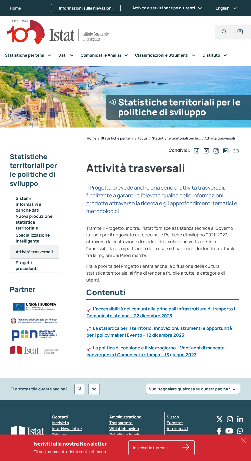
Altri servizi (177, 428)
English (222, 8)
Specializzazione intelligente (33, 238)
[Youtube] (229, 432)
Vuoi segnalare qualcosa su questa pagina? (190, 389)
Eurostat (175, 422)
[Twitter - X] (219, 420)
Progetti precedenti (27, 265)
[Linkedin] (240, 420)
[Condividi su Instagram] (215, 150)
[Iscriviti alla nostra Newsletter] (185, 448)
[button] (224, 32)
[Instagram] (230, 420)
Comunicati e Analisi (101, 55)
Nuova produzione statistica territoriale (34, 222)
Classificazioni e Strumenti (161, 55)
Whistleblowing (124, 428)
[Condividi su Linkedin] (225, 150)
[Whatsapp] (240, 432)
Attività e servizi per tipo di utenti (163, 8)
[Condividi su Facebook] (195, 150)
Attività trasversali (34, 252)
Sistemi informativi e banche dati (28, 204)
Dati (62, 55)
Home (15, 8)
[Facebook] (219, 432)
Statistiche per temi (24, 55)
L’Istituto (211, 55)
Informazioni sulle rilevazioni (86, 8)
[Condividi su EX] (205, 150)
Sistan (173, 417)
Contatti (60, 417)
